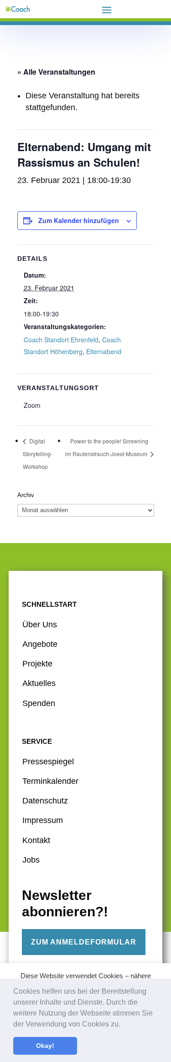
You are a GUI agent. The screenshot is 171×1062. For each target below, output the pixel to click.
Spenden (38, 703)
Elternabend (103, 351)
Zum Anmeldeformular (83, 942)
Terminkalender (50, 781)
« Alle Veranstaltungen (56, 71)
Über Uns (39, 624)
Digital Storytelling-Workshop (37, 453)
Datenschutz (45, 800)
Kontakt (36, 840)
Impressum (42, 820)
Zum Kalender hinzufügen (78, 220)
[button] (123, 1024)
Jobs (31, 859)
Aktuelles (39, 683)
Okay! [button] (45, 1045)
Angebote (39, 644)
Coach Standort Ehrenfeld (61, 339)
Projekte (37, 663)
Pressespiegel (48, 761)
